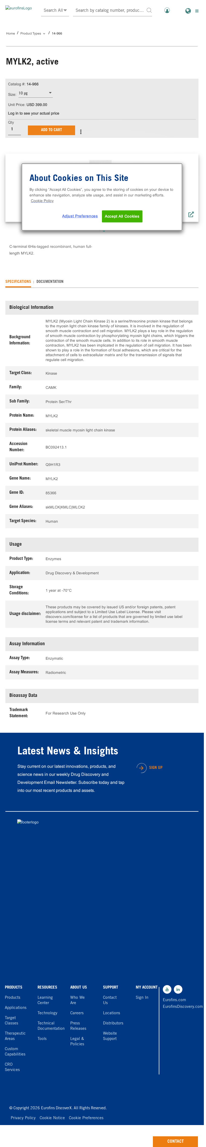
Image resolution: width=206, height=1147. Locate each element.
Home (10, 33)
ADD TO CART (51, 130)
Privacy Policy (23, 1118)
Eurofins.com (174, 1000)
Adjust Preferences (80, 216)
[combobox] (112, 10)
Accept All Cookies (122, 216)
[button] (149, 10)
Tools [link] (42, 1039)
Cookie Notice (52, 1118)
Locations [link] (111, 1013)
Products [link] (12, 998)
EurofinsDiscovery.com (174, 1007)
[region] (101, 197)
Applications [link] (16, 1008)
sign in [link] (142, 998)
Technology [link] (47, 1013)
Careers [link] (77, 1013)
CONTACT (175, 1142)
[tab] (18, 282)
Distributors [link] (113, 1023)
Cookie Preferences (86, 1118)
